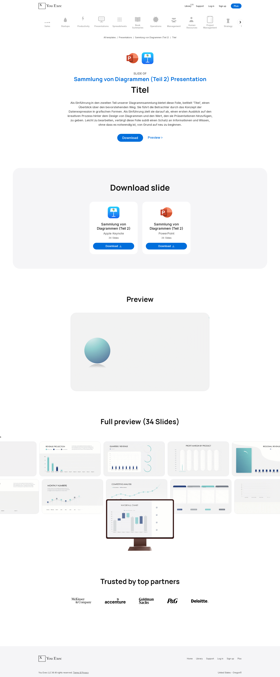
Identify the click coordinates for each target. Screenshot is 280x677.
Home (190, 658)
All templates (110, 37)
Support (200, 6)
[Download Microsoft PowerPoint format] (132, 57)
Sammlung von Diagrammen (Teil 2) (152, 37)
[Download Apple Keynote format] (147, 57)
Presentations (125, 37)
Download (130, 138)
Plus (236, 6)
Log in (211, 6)
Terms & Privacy (81, 672)
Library (199, 658)
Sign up (222, 6)
